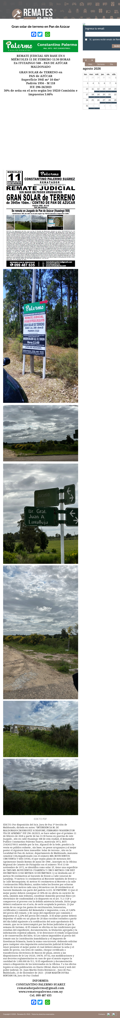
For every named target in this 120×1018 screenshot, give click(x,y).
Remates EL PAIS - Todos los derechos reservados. (36, 1014)
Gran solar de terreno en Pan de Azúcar (41, 26)
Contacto (101, 1014)
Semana (101, 64)
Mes (90, 64)
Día (111, 64)
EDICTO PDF (41, 819)
